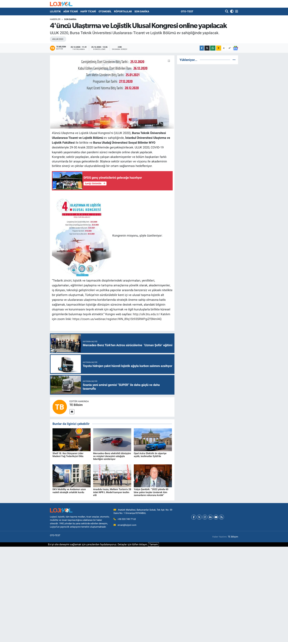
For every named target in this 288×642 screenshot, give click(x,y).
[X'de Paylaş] (207, 48)
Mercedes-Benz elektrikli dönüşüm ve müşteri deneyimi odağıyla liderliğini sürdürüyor (112, 456)
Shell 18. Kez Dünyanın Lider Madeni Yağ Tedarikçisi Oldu (67, 455)
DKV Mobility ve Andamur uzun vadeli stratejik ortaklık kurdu (69, 491)
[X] (199, 517)
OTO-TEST (187, 11)
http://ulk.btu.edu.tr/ (146, 314)
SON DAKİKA (141, 11)
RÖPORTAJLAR (123, 11)
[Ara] (227, 11)
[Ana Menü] (236, 11)
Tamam (153, 544)
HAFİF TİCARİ (88, 11)
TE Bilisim (76, 405)
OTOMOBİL (105, 11)
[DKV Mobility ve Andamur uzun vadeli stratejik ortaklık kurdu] (71, 475)
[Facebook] (193, 517)
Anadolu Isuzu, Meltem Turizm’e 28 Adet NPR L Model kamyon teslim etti (112, 492)
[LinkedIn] (210, 517)
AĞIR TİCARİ (70, 11)
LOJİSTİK (55, 11)
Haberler (55, 19)
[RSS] (221, 517)
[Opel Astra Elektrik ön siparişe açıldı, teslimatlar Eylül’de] (153, 439)
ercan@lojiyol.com (127, 525)
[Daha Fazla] (218, 48)
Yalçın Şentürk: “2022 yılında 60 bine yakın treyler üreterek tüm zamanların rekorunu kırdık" (151, 492)
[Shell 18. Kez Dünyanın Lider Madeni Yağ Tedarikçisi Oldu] (71, 439)
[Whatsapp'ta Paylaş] (212, 48)
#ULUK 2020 (57, 39)
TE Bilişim (233, 536)
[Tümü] (234, 59)
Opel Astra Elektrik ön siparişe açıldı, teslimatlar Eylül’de (150, 455)
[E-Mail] (71, 411)
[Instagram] (204, 517)
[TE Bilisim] (59, 406)
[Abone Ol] (235, 48)
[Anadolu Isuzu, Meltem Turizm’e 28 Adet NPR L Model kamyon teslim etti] (112, 475)
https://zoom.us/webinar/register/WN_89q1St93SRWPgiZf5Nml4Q (117, 319)
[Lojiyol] (61, 4)
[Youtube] (215, 517)
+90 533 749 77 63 (127, 519)
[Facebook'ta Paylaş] (202, 48)
